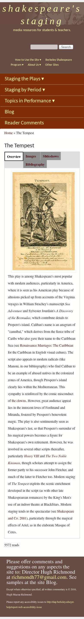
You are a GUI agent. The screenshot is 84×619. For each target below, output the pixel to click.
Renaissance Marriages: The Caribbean (46, 345)
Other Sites (52, 64)
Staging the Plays (24, 79)
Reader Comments (24, 123)
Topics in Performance (30, 101)
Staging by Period (25, 90)
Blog (9, 112)
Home (8, 132)
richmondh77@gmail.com (39, 576)
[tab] (14, 156)
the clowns (19, 400)
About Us (34, 64)
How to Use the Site (28, 60)
